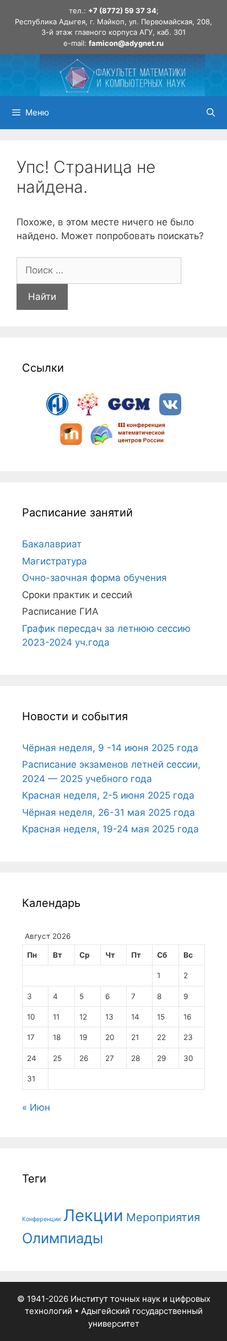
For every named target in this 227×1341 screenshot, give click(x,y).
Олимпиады (62, 1238)
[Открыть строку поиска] (210, 112)
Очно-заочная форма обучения (94, 577)
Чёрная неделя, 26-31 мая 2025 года (108, 812)
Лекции (93, 1215)
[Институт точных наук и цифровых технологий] (122, 74)
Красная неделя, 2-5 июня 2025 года (108, 795)
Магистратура (54, 561)
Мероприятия (163, 1217)
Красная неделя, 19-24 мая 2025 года (110, 829)
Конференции (41, 1219)
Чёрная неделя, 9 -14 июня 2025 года (110, 747)
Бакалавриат (52, 544)
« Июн (36, 1107)
